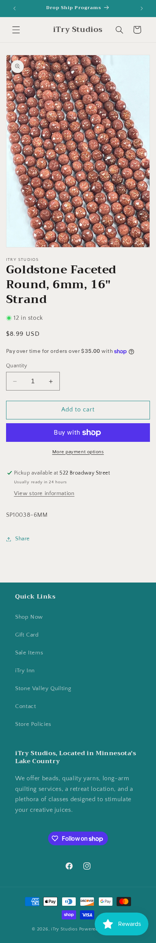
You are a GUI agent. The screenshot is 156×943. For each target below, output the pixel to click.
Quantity (16, 366)
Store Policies (33, 724)
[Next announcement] (141, 8)
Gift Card (27, 635)
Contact (25, 706)
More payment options (78, 451)
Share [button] (22, 539)
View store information (44, 494)
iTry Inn (25, 671)
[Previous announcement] (14, 8)
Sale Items (29, 653)
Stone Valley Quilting (43, 689)
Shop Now (29, 617)
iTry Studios (64, 929)
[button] (16, 29)
